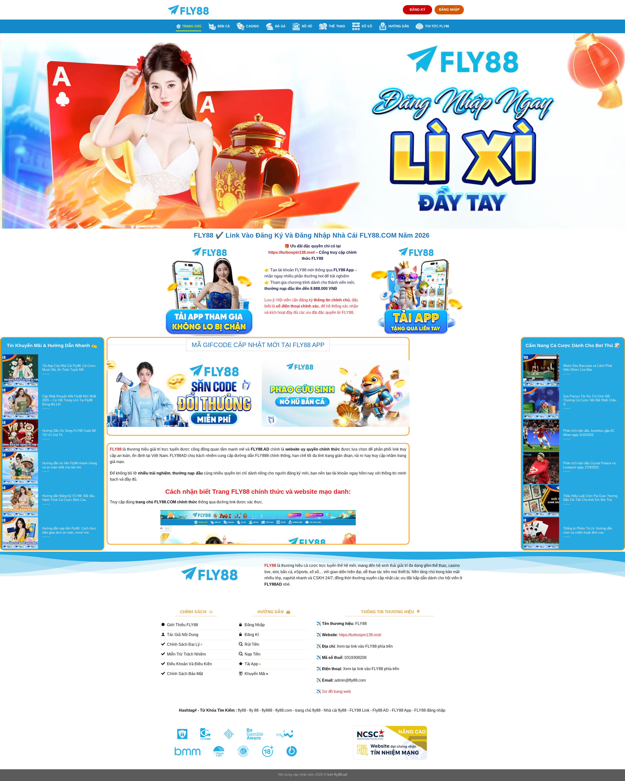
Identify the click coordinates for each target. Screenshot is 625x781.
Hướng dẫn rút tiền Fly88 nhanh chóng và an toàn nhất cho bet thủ (69, 465)
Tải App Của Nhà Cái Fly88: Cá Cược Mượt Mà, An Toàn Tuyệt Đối (69, 368)
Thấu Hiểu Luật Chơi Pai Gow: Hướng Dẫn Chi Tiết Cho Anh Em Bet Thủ (590, 498)
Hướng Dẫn (398, 26)
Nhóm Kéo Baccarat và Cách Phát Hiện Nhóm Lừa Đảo (587, 368)
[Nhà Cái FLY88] (188, 10)
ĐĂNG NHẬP (449, 9)
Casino (252, 26)
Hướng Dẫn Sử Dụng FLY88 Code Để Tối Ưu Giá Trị (69, 433)
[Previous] (18, 130)
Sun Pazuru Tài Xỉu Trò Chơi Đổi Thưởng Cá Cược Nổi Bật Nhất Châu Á (589, 400)
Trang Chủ (191, 26)
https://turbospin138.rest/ (291, 252)
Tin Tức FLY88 (437, 26)
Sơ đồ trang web (336, 691)
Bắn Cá (224, 26)
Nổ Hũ (307, 26)
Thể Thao (337, 26)
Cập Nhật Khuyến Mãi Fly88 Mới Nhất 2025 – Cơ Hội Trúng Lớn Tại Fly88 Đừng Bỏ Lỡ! (69, 400)
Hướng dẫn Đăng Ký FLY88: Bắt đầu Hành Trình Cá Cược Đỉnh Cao (68, 498)
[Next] (606, 130)
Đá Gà (280, 26)
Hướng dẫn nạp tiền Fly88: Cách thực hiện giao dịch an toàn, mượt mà (69, 530)
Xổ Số (367, 26)
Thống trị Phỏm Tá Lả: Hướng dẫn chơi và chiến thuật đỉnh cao (587, 530)
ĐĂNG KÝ (417, 9)
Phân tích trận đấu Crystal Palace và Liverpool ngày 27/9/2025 (589, 465)
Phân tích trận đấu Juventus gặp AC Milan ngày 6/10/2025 (589, 433)
